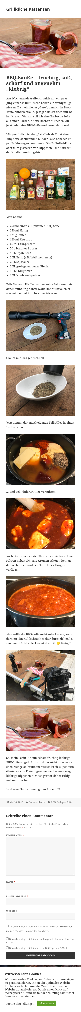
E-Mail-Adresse (17, 896)
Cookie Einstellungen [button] (20, 1003)
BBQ (53, 802)
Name (10, 881)
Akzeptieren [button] (47, 1003)
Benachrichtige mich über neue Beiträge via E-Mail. (38, 948)
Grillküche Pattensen (28, 9)
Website (11, 911)
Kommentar (15, 835)
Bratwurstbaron (37, 802)
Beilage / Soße (64, 802)
